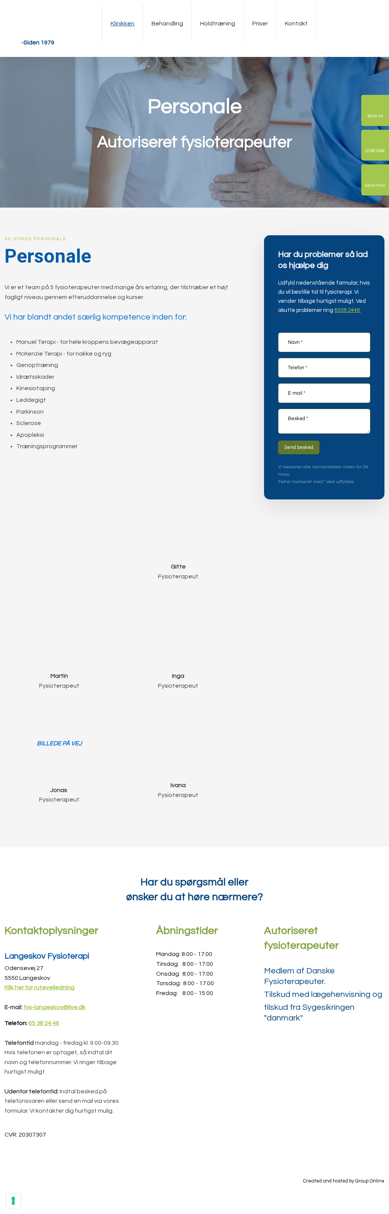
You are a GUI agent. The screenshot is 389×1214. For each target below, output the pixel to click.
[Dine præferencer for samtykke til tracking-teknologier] (13, 1201)
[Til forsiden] (38, 23)
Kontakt (296, 23)
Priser (260, 23)
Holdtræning (217, 23)
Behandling (167, 23)
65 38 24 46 (43, 1023)
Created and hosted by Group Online (343, 1181)
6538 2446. (347, 310)
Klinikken (122, 23)
